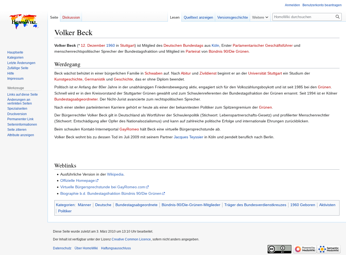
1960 (110, 45)
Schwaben (153, 73)
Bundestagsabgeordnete (136, 205)
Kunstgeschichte (68, 79)
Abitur (186, 73)
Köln (215, 45)
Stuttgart (127, 45)
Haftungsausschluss (116, 248)
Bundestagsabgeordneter (76, 99)
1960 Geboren (302, 205)
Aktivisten (327, 205)
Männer (84, 205)
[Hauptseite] (23, 21)
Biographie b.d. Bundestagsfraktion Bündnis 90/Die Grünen (110, 193)
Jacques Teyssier (188, 137)
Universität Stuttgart (265, 73)
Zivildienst (208, 73)
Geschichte (123, 79)
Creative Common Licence (131, 239)
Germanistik (95, 79)
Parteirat (193, 51)
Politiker (65, 211)
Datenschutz (62, 248)
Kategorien (65, 205)
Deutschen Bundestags (183, 45)
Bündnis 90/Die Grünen (229, 51)
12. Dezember (93, 45)
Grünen (324, 87)
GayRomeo (129, 129)
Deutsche (103, 205)
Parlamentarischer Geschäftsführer (263, 45)
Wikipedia (115, 174)
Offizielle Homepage (77, 180)
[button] (260, 16)
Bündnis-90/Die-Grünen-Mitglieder (191, 205)
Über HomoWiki (86, 248)
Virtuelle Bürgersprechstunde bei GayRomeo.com (102, 187)
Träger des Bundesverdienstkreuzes (255, 205)
